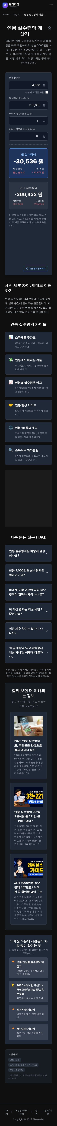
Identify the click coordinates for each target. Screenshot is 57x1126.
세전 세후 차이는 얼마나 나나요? (26, 631)
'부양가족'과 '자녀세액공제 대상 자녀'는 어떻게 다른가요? (26, 652)
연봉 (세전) (14, 78)
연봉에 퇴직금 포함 (34, 92)
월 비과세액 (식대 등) (19, 98)
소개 (7, 1112)
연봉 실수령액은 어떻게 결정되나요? (27, 553)
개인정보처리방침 (21, 1112)
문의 (36, 1112)
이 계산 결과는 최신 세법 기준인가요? (26, 611)
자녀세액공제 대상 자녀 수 (22, 129)
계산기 (16, 14)
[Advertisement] (28, 246)
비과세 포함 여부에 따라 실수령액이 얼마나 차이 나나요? (27, 592)
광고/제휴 (48, 1112)
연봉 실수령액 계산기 (34, 14)
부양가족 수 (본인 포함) (20, 113)
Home (6, 14)
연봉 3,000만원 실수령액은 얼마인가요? (26, 573)
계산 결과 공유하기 (37, 268)
